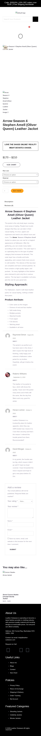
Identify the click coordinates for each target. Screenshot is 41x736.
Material (5, 178)
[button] (20, 36)
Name (10, 521)
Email (10, 530)
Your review (13, 506)
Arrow (15, 237)
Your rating (13, 501)
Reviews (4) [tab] (9, 205)
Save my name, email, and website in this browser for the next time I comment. (20, 541)
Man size (6, 171)
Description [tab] (9, 201)
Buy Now (17, 191)
